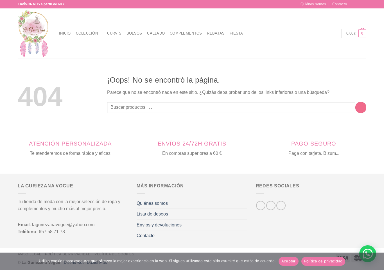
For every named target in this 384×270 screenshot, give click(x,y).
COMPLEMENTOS (186, 33)
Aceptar (288, 261)
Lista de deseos (152, 214)
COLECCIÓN (87, 33)
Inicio (65, 33)
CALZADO (156, 33)
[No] (377, 262)
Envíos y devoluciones (159, 225)
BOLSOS (134, 33)
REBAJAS (216, 33)
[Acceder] (334, 33)
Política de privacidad (323, 261)
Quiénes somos (313, 4)
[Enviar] (360, 107)
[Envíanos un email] (363, 4)
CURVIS (114, 33)
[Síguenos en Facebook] (352, 4)
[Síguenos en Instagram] (358, 4)
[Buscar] (324, 33)
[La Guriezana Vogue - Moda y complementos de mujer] (34, 33)
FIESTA (236, 33)
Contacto (339, 4)
